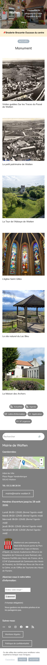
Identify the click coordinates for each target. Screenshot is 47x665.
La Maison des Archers (14, 393)
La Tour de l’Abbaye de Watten (18, 221)
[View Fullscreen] (5, 460)
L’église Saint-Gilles (12, 279)
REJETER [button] (22, 659)
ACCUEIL (23, 41)
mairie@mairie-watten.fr (18, 493)
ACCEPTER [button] (34, 659)
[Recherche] (39, 436)
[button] (23, 462)
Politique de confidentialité (17, 643)
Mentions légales (12, 634)
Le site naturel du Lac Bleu (15, 336)
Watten (14, 12)
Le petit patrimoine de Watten (17, 164)
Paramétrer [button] (10, 659)
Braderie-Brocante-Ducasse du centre (25, 32)
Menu (23, 22)
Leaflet (41, 468)
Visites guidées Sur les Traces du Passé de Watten (22, 105)
